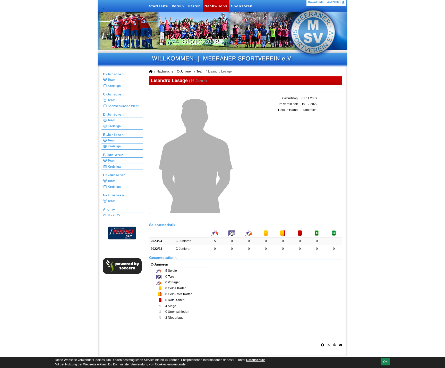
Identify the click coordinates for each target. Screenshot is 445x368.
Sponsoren (242, 6)
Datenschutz (255, 360)
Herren (194, 6)
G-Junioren (113, 195)
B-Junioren (113, 74)
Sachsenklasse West (123, 106)
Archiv (109, 209)
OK (385, 362)
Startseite (158, 6)
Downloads (315, 2)
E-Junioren (113, 135)
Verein (178, 6)
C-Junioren (113, 94)
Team (111, 80)
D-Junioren (113, 114)
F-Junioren (113, 155)
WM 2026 (333, 2)
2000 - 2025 (111, 215)
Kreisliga (114, 86)
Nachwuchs (215, 6)
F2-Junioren (114, 175)
